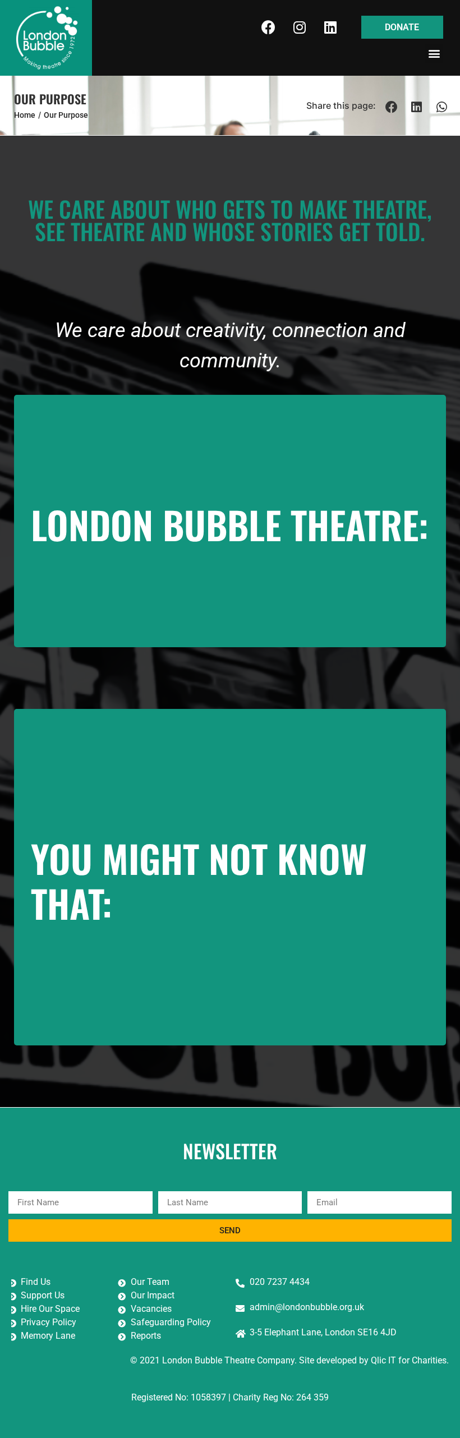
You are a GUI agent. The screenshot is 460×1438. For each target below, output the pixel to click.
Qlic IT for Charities (409, 1360)
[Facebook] (269, 27)
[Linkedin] (330, 27)
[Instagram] (300, 27)
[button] (434, 53)
